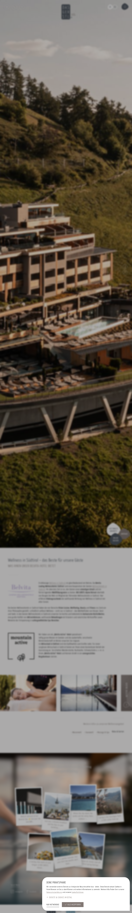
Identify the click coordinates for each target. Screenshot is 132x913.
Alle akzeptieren (74, 904)
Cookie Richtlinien (78, 892)
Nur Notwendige (53, 904)
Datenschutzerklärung (54, 892)
